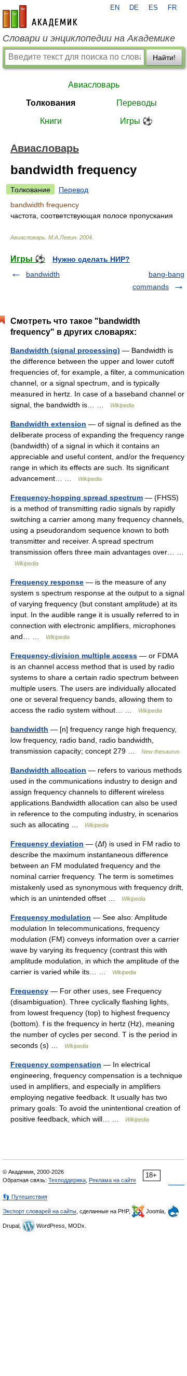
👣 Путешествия (25, 1197)
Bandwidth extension (48, 424)
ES (153, 7)
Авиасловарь (93, 84)
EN (114, 7)
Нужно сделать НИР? (91, 259)
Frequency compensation (55, 1064)
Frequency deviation (47, 844)
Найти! (164, 57)
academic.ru (40, 16)
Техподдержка (67, 1180)
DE (134, 7)
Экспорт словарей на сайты (39, 1211)
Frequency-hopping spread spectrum (76, 497)
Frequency (29, 991)
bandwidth (43, 274)
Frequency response (47, 582)
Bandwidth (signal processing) (65, 350)
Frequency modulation (50, 917)
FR (172, 7)
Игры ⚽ (136, 121)
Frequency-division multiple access (73, 655)
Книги (51, 121)
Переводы (136, 102)
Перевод (73, 190)
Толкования (50, 102)
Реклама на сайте (112, 1180)
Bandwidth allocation (48, 770)
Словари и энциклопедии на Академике (89, 38)
